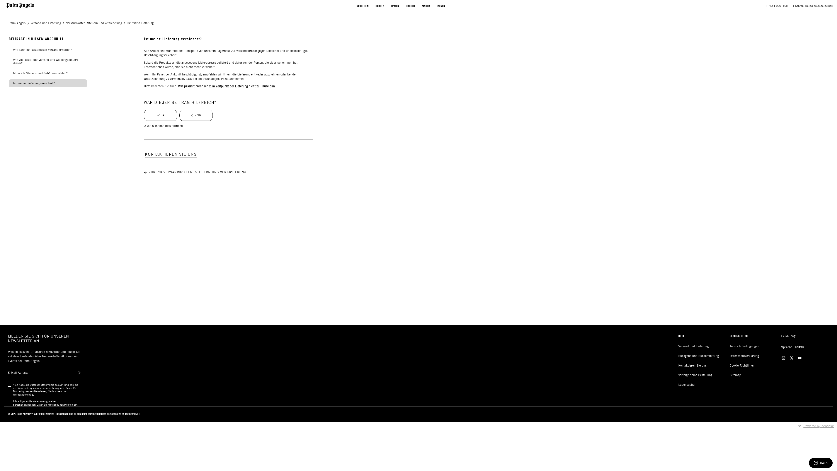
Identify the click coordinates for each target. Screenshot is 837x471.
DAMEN (395, 6)
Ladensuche (686, 384)
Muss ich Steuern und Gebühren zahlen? (40, 73)
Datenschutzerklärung (744, 356)
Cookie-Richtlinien (742, 365)
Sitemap (735, 375)
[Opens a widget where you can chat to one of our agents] (821, 463)
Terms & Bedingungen (744, 346)
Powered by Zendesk (818, 426)
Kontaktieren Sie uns (692, 365)
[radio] (160, 115)
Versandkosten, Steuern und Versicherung (94, 23)
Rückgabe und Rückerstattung (698, 356)
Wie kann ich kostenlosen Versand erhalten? (42, 49)
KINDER (426, 6)
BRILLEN (410, 6)
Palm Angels (17, 23)
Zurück (198, 172)
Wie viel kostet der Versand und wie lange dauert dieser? (45, 61)
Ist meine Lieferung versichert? (34, 83)
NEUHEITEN (363, 6)
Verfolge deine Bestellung (695, 375)
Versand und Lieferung (46, 23)
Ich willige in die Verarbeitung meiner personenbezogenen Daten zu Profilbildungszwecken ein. (45, 403)
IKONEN (441, 6)
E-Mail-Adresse (18, 372)
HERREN (380, 6)
